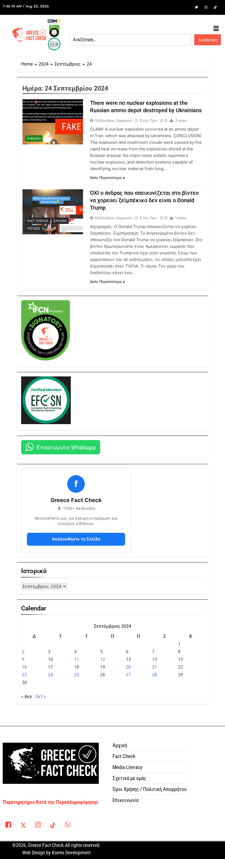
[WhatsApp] (67, 825)
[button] (216, 29)
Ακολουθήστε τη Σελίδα (76, 539)
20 (128, 667)
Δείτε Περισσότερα (106, 177)
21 (154, 667)
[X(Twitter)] (23, 825)
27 (128, 674)
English (34, 138)
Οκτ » (40, 696)
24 (50, 674)
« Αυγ (26, 696)
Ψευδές (33, 228)
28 (154, 674)
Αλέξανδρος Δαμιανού (113, 120)
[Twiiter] (196, 7)
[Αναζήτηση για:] (131, 40)
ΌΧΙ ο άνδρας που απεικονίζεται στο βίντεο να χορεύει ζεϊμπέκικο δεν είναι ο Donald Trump (144, 200)
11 (76, 659)
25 (76, 674)
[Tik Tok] (215, 7)
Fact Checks (37, 220)
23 (24, 674)
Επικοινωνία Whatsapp (66, 447)
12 (102, 659)
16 (24, 667)
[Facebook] (187, 7)
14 (154, 659)
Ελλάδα (60, 220)
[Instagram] (206, 7)
